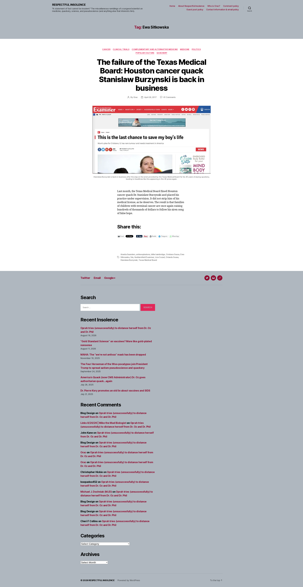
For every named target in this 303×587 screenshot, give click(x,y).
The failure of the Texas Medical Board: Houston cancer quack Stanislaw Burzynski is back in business (151, 74)
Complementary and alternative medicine (155, 49)
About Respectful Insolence (191, 6)
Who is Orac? (213, 6)
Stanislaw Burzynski (129, 260)
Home (172, 6)
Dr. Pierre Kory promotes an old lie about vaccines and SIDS (115, 390)
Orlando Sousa (172, 257)
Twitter (85, 278)
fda (131, 257)
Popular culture (145, 53)
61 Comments (169, 97)
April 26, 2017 (150, 97)
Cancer (106, 49)
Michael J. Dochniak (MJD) (96, 491)
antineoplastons (143, 254)
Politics (196, 49)
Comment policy (231, 6)
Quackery (162, 53)
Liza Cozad (160, 257)
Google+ (110, 278)
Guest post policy (194, 9)
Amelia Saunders (127, 254)
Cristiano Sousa (172, 254)
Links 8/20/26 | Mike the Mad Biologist (103, 422)
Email (97, 278)
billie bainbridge (158, 254)
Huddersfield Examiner (144, 257)
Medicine (184, 49)
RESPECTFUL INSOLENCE (69, 4)
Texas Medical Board (148, 260)
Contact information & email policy (222, 9)
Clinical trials (121, 49)
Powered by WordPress (128, 580)
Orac (135, 97)
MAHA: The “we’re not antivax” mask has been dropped (113, 354)
